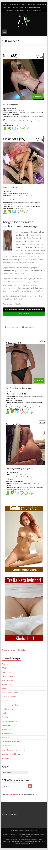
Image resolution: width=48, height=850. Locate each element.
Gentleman (6, 672)
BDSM (4, 668)
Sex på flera (6, 725)
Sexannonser (7, 733)
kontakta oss (29, 843)
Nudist (4, 713)
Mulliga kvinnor (8, 709)
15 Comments (30, 327)
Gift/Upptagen (8, 676)
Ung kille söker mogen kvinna (13, 750)
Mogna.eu (22, 830)
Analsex (5, 664)
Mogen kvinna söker (10, 705)
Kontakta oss (13, 814)
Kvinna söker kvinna (10, 692)
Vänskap (5, 758)
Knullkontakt (7, 684)
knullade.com (12, 794)
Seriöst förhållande (9, 721)
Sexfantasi (6, 737)
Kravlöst (5, 688)
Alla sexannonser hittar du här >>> (16, 650)
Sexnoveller (6, 746)
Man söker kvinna (9, 697)
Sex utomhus (7, 729)
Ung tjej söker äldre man (11, 754)
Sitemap (4, 814)
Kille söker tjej (7, 680)
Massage (5, 701)
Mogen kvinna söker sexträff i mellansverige (20, 224)
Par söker (5, 717)
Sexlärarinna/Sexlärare (11, 742)
